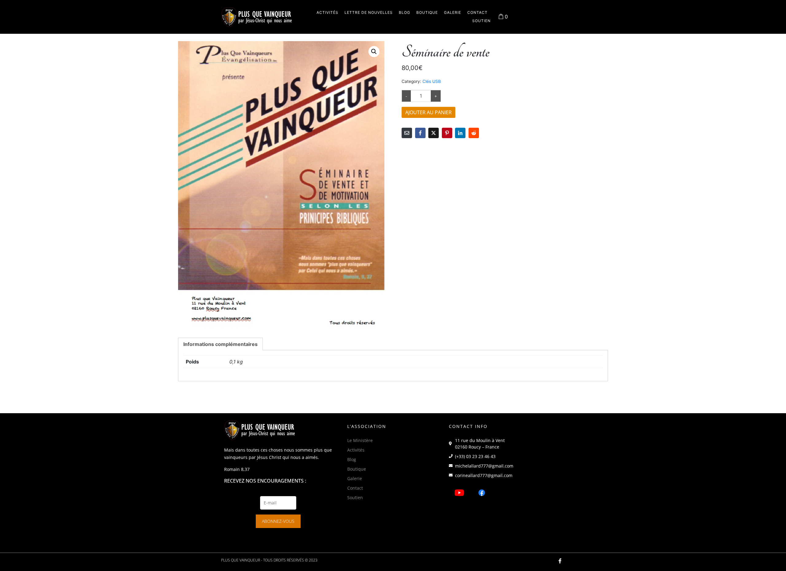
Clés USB (431, 81)
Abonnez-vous (278, 521)
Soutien (481, 20)
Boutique (427, 12)
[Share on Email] (407, 133)
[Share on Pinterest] (447, 133)
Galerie (452, 12)
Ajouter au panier (428, 112)
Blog (404, 12)
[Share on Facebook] (420, 133)
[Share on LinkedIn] (460, 133)
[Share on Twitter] (433, 133)
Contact (477, 12)
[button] (373, 51)
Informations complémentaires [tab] (220, 344)
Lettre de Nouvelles (368, 12)
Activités (327, 12)
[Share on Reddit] (474, 133)
